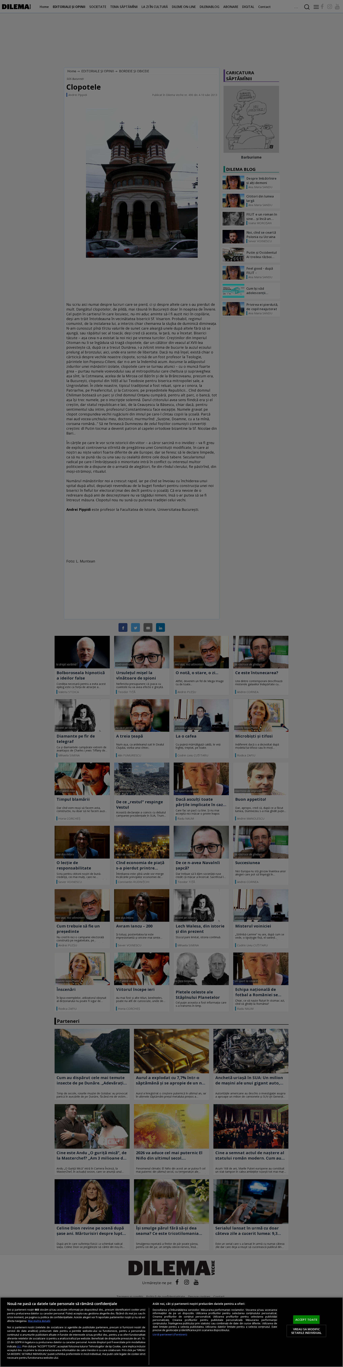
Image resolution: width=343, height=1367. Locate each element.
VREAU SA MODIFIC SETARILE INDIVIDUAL (306, 1331)
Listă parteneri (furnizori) (170, 1334)
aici (19, 1346)
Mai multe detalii (39, 1321)
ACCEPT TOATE (306, 1319)
